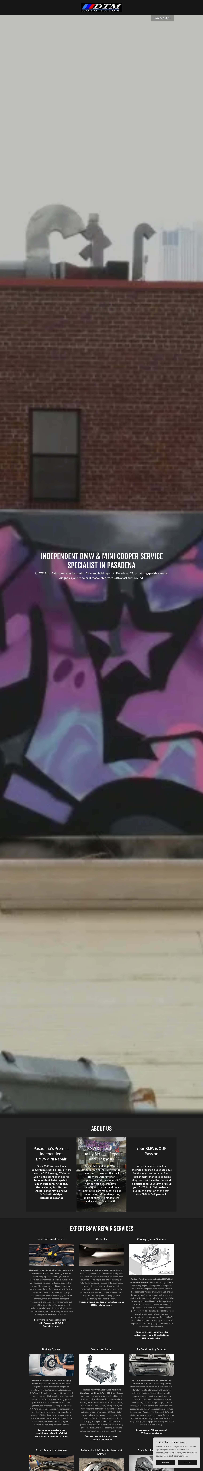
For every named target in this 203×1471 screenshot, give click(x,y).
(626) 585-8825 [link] (162, 18)
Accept (188, 1463)
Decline (165, 1463)
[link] (101, 7)
